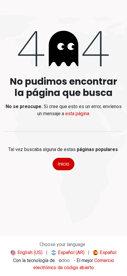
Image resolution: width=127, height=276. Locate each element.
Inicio (63, 164)
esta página (77, 113)
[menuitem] (27, 252)
